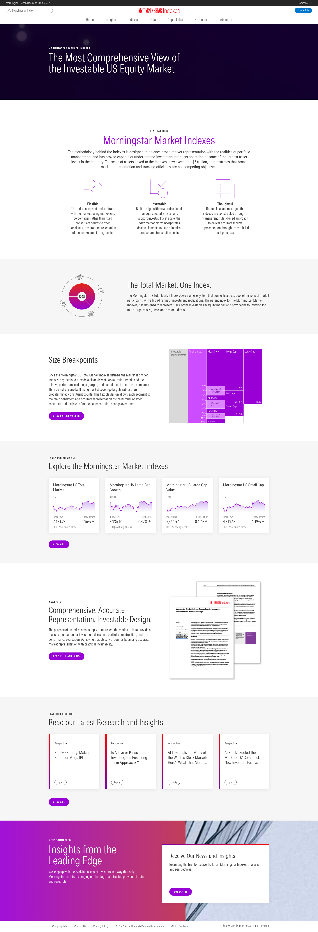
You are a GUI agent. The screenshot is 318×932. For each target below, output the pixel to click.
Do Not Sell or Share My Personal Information (139, 926)
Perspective (60, 743)
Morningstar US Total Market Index (155, 295)
